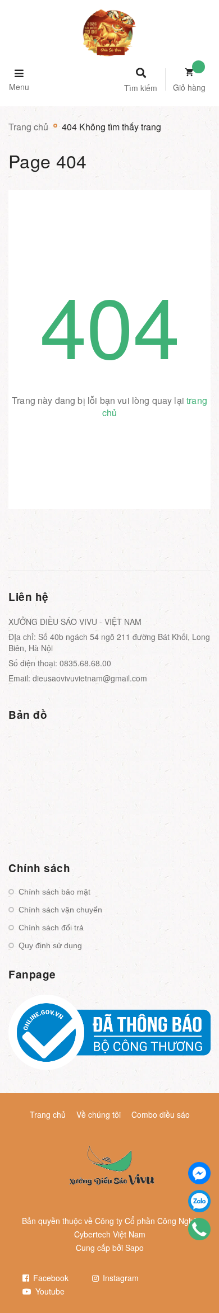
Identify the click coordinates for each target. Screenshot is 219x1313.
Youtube (49, 1291)
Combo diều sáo (160, 1114)
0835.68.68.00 (85, 663)
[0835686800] (199, 1229)
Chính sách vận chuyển (60, 909)
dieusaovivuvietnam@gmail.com (90, 678)
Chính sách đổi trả (51, 927)
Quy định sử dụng (50, 945)
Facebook (50, 1277)
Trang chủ (48, 1114)
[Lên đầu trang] (192, 1274)
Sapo (134, 1247)
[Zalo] (199, 1201)
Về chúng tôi (98, 1114)
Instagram (120, 1277)
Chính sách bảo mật (54, 891)
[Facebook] (199, 1173)
